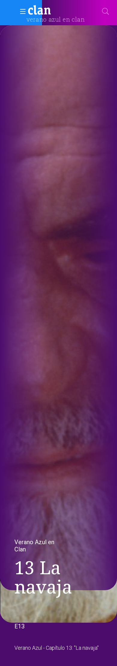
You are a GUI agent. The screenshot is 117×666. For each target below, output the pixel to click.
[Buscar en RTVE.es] (105, 11)
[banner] (54, 11)
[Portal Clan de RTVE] (40, 11)
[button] (21, 11)
